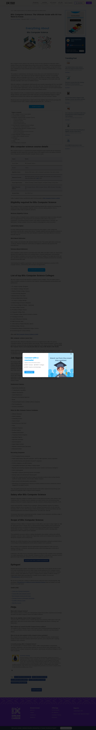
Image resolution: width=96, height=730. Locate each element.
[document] (48, 365)
